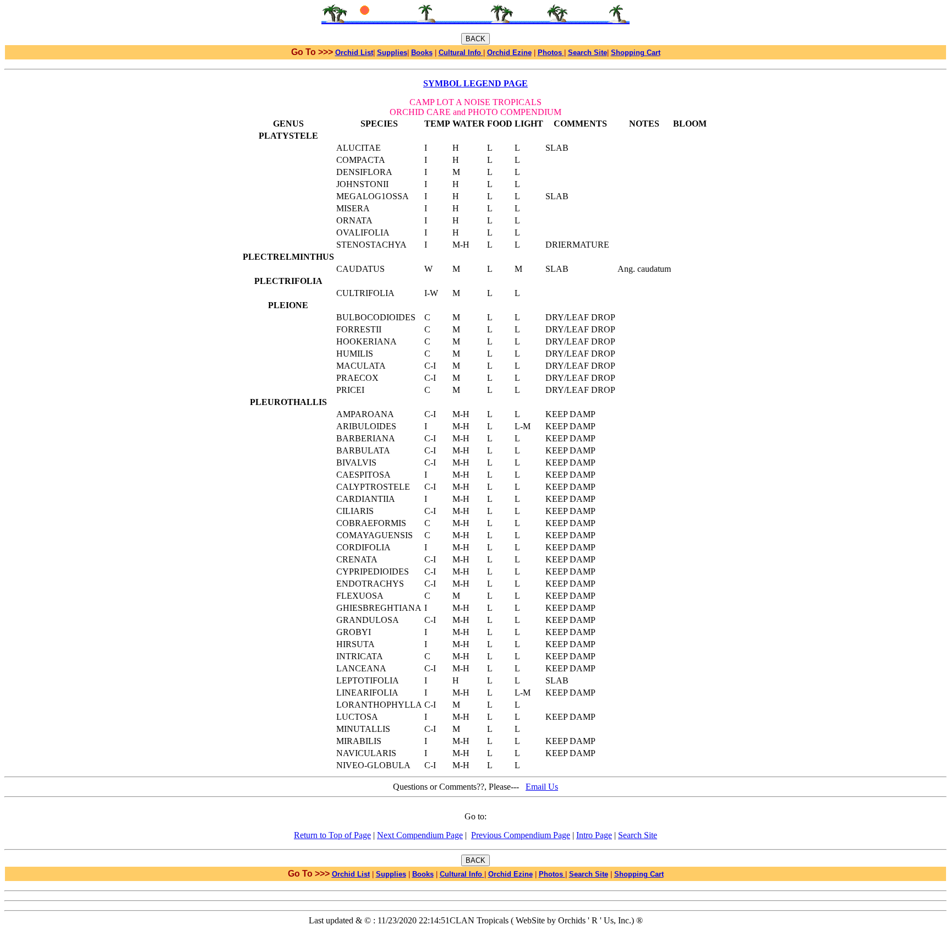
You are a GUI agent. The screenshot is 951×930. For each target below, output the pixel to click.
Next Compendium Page (420, 835)
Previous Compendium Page (520, 835)
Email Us (542, 786)
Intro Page (594, 835)
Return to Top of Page (332, 835)
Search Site (637, 835)
